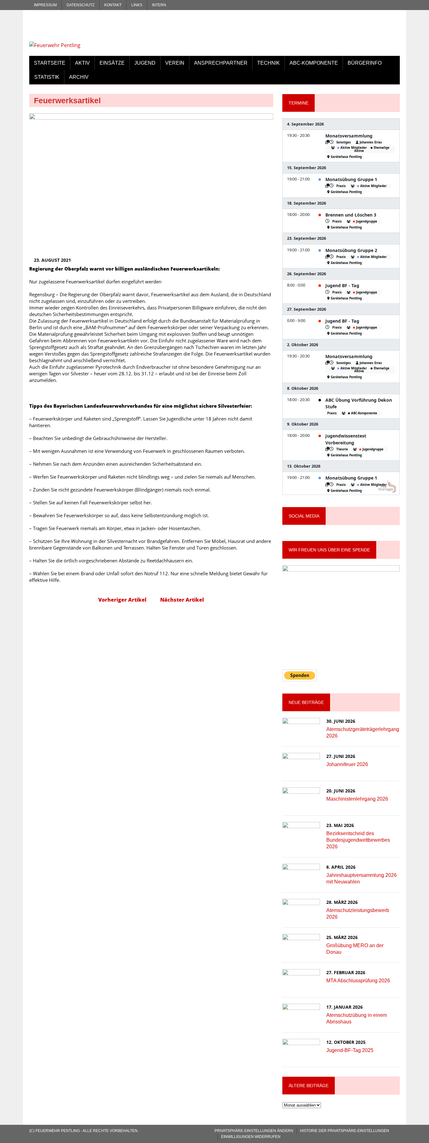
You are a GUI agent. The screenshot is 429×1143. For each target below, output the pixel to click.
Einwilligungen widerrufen (250, 1137)
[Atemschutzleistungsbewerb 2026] (301, 915)
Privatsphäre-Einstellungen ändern (254, 1131)
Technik (268, 63)
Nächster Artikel (182, 599)
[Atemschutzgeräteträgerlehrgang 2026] (301, 734)
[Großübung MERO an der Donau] (301, 950)
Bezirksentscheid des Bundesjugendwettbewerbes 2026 (358, 840)
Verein (174, 63)
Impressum (45, 5)
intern (159, 5)
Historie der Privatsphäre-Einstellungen (344, 1131)
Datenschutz (81, 5)
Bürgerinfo (365, 63)
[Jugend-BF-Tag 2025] (301, 1055)
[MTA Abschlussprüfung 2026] (301, 985)
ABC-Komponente (314, 63)
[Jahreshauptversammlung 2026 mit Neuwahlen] (301, 880)
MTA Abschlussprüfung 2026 (358, 980)
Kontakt (113, 5)
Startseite (49, 63)
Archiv (79, 77)
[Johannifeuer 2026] (301, 769)
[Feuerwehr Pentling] (88, 33)
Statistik (46, 77)
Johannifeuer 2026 (347, 764)
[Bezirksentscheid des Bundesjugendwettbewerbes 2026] (301, 838)
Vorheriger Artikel (122, 599)
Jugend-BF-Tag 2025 (349, 1050)
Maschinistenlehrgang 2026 (357, 799)
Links (136, 5)
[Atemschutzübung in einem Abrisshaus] (301, 1020)
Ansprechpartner (220, 63)
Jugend (144, 63)
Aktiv (82, 63)
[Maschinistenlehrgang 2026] (301, 804)
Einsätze (112, 63)
